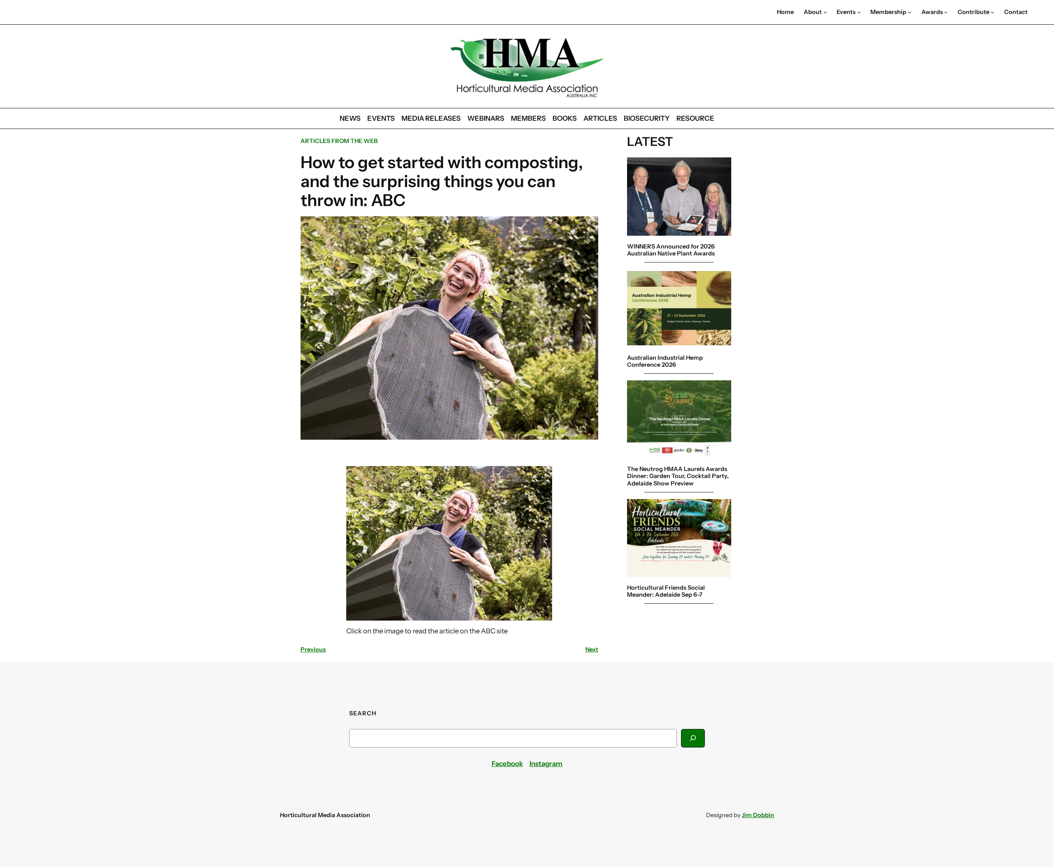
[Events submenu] (859, 12)
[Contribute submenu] (992, 12)
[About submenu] (825, 12)
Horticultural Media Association (325, 815)
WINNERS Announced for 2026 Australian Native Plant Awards (671, 250)
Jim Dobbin (758, 815)
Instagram (545, 763)
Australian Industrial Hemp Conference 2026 (665, 361)
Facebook (507, 763)
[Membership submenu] (910, 12)
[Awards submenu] (946, 12)
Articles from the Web (339, 141)
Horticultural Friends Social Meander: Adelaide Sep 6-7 (666, 591)
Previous (313, 649)
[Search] (693, 738)
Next (591, 649)
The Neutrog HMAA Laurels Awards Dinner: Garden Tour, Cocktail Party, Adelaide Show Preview (678, 476)
